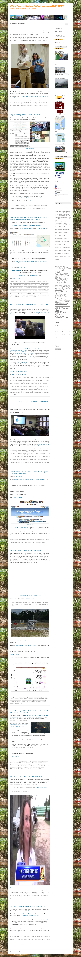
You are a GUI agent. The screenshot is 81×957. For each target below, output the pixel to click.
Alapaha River (60, 266)
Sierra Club (41, 765)
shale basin (34, 937)
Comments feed (58, 348)
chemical (32, 283)
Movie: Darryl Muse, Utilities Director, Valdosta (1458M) (30, 436)
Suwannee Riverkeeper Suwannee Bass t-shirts (60, 144)
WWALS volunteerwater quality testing (59, 52)
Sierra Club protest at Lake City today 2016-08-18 (26, 776)
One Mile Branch (13, 386)
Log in (56, 345)
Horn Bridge (40, 286)
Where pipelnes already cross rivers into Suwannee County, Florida (30, 595)
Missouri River (26, 764)
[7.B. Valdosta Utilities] (30, 523)
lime (16, 385)
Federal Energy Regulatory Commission (36, 892)
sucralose (12, 292)
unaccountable (28, 701)
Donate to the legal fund (60, 129)
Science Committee (41, 228)
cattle (11, 102)
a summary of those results (26, 228)
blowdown (31, 697)
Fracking (21, 934)
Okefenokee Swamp (59, 285)
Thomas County (20, 939)
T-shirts (56, 131)
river (33, 206)
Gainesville (19, 893)
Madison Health (16, 103)
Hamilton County (34, 286)
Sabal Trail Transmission (16, 700)
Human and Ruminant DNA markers (29, 247)
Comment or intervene (60, 88)
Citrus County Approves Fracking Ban (30, 915)
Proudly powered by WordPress (15, 951)
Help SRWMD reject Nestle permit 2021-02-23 (25, 115)
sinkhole (45, 765)
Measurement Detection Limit (31, 289)
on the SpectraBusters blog (28, 913)
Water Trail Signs (58, 101)
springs (24, 208)
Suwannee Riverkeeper (16, 105)
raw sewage (33, 386)
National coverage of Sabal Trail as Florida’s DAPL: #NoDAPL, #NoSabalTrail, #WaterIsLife (29, 711)
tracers (25, 293)
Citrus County (36, 934)
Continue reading (18, 97)
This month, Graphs (14, 654)
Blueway (67, 268)
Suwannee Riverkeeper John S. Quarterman (19, 351)
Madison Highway (16, 289)
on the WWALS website (23, 267)
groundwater (25, 382)
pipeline (46, 698)
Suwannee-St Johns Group (31, 895)
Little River (63, 279)
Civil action (12, 379)
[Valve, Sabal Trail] (30, 636)
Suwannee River (31, 292)
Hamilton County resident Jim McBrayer (25, 353)
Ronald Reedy (18, 765)
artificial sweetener (16, 283)
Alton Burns (31, 934)
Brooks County (27, 283)
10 (55, 331)
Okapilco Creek (16, 290)
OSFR (14, 206)
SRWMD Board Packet (17, 497)
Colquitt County (37, 283)
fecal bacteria (25, 102)
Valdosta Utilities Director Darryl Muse (18, 350)
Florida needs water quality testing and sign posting (27, 30)
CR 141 (47, 283)
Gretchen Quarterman (60, 276)
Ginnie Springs (22, 205)
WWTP (27, 296)
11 (57, 331)
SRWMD (35, 203)
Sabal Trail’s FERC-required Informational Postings (26, 645)
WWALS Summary (16, 270)
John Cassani (41, 102)
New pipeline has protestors (41, 787)
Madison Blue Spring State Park (38, 287)
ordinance (20, 937)
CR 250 (17, 284)
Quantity (26, 203)
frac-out (39, 762)
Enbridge (40, 697)
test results (38, 389)
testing (22, 105)
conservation (15, 102)
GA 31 (22, 286)
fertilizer (29, 102)
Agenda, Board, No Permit (30, 148)
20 (62, 333)
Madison (30, 910)
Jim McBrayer (26, 383)
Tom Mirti (45, 389)
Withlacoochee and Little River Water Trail (62, 306)
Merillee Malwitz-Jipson (24, 103)
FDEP (25, 100)
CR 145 (11, 284)
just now (16, 479)
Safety (26, 761)
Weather (58, 305)
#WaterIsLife (40, 761)
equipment (29, 379)
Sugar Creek (38, 388)
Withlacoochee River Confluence (16, 295)
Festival (65, 273)
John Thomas (24, 454)
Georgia (29, 286)
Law (23, 203)
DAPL (20, 762)
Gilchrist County (23, 698)
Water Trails (38, 11)
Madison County (40, 936)
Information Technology (14, 383)
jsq (17, 106)
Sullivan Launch (17, 292)
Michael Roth (42, 205)
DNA (22, 284)
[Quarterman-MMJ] (30, 87)
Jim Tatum (36, 102)
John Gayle (35, 383)
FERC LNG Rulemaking (60, 78)
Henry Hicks (31, 382)
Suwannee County (23, 292)
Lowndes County (29, 287)
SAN (45, 386)
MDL (25, 289)
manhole (19, 385)
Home (11, 11)
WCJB (18, 896)
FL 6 (37, 284)
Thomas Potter (21, 293)
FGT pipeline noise (25, 640)
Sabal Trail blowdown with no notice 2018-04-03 (26, 550)
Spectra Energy (36, 700)
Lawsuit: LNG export (59, 116)
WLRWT (58, 311)
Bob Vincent (42, 377)
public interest (25, 206)
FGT (43, 697)
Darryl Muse (22, 379)
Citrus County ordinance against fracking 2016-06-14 (27, 906)
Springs (31, 203)
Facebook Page (59, 186)
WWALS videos (19, 476)
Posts (26, 11)
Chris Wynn (47, 377)
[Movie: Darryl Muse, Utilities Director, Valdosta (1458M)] (30, 435)
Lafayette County (22, 287)
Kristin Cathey (15, 287)
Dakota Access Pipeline (14, 762)
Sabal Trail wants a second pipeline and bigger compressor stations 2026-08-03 (62, 229)
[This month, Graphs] (30, 691)
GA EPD (41, 380)
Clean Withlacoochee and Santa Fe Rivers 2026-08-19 (62, 247)
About (56, 11)
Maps (61, 11)
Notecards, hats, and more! (61, 152)
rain (30, 386)
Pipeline (20, 697)
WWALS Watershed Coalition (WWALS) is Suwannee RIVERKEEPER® (37, 6)
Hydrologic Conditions (38, 382)
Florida (11, 205)
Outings (31, 11)
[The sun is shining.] (30, 884)
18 (57, 333)
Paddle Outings (58, 35)
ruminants (27, 290)
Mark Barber (23, 385)
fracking (14, 747)
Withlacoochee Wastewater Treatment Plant (31, 295)
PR (31, 890)
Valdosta (26, 105)
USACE (38, 767)
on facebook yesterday (29, 598)
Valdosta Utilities (17, 391)
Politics (30, 100)
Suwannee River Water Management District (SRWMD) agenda (33, 479)
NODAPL (31, 764)
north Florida (46, 385)
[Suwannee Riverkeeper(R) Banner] (60, 174)
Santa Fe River (40, 103)
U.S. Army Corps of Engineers (31, 767)
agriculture (45, 100)
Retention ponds (39, 386)
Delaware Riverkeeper (24, 892)
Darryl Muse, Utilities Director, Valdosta (18, 371)
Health (27, 100)
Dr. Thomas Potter (22, 275)
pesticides (21, 290)
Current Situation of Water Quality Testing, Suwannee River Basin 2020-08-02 (26, 225)
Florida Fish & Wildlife (36, 380)
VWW (35, 281)
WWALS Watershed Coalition (41, 105)
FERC (33, 762)
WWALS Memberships (60, 42)
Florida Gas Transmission (14, 698)
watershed (21, 209)
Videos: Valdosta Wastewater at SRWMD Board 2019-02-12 (29, 402)
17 (55, 333)
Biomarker (22, 283)
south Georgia (19, 208)
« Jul (56, 337)
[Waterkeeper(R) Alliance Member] (58, 177)
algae (48, 100)
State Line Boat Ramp (44, 290)
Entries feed (57, 346)
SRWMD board (29, 356)
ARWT (62, 268)
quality (36, 103)
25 (57, 334)
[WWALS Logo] (60, 170)
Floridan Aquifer (16, 205)
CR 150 (14, 284)
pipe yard (41, 893)
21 (64, 333)
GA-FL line (25, 286)
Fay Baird (33, 379)
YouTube (58, 192)
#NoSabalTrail (34, 761)
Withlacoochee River (32, 105)
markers (22, 289)
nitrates (30, 103)
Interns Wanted (58, 31)
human (44, 286)
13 (62, 331)
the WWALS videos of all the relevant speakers (35, 348)
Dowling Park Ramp (27, 284)
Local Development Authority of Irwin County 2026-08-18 (62, 238)
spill (39, 290)
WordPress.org (58, 349)
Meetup (60, 190)
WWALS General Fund (60, 95)
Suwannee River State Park (39, 292)
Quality (33, 100)
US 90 (28, 293)
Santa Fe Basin (13, 457)
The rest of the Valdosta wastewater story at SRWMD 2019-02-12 (29, 305)
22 (66, 333)
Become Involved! (18, 11)
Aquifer (20, 203)
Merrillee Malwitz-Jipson (22, 362)
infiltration (44, 382)
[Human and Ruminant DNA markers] (30, 246)
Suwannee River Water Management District (37, 208)
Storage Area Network (32, 388)
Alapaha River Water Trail (61, 267)
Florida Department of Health (25, 380)
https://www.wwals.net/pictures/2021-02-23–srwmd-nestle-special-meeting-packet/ (27, 197)
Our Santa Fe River (19, 206)
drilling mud (23, 762)
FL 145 (35, 284)
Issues (51, 11)
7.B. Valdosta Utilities (30, 524)
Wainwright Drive (32, 391)
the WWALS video (15, 374)
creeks (25, 281)
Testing (36, 100)
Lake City (22, 893)
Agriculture (21, 100)
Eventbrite (57, 184)
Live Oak (28, 205)
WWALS (24, 209)
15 (66, 331)
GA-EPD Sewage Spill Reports (23, 527)
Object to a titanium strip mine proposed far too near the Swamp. (62, 74)
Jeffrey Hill (21, 383)
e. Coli (19, 102)
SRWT (57, 295)
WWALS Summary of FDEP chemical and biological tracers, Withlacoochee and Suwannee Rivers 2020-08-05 (29, 218)
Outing (67, 285)
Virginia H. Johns (23, 391)
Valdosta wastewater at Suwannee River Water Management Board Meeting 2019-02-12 (29, 472)
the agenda (16, 445)
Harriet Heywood (27, 936)
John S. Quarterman (41, 383)
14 (64, 331)
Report (45, 11)
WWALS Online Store (59, 146)
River (29, 203)
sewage (31, 290)
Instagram (59, 188)
